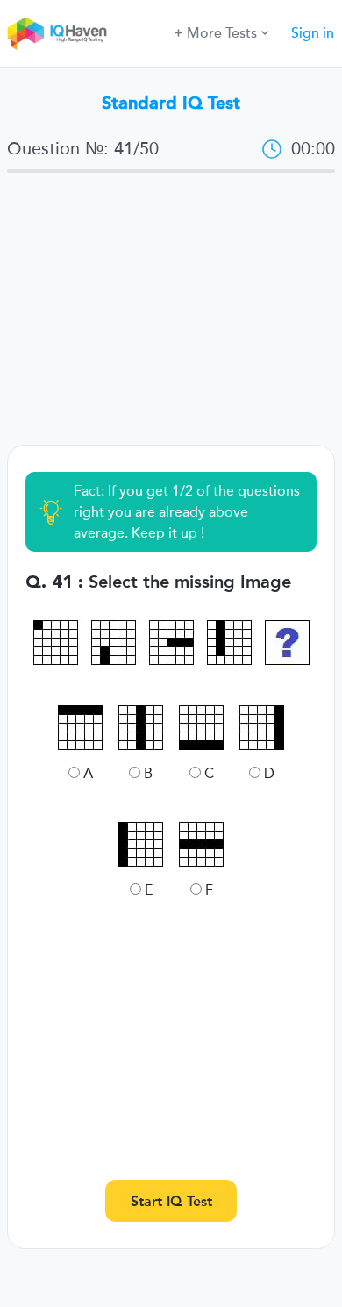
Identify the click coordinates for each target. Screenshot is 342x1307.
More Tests (222, 33)
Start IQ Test (171, 1201)
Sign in (312, 33)
